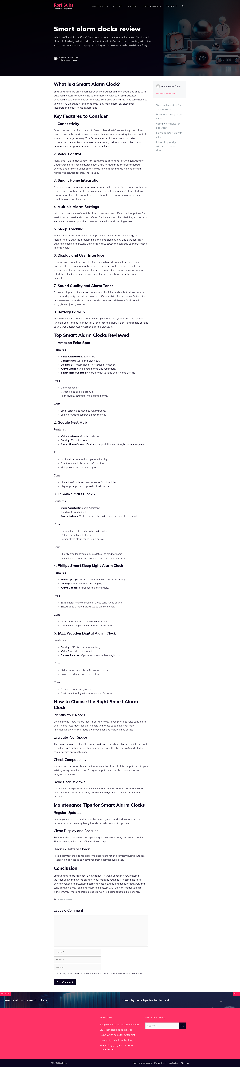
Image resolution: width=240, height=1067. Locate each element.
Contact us (171, 6)
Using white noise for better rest (117, 1034)
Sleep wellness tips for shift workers (119, 1024)
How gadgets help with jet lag (116, 1040)
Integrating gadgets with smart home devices (167, 146)
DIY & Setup (132, 6)
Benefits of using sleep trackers (24, 1000)
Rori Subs (63, 5)
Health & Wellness (152, 6)
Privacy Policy (160, 1063)
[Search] (182, 1026)
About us (185, 1063)
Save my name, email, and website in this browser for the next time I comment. (100, 973)
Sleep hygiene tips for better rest (145, 1000)
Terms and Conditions (142, 1063)
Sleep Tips (117, 6)
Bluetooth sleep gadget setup (116, 1029)
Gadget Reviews (100, 6)
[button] (183, 6)
